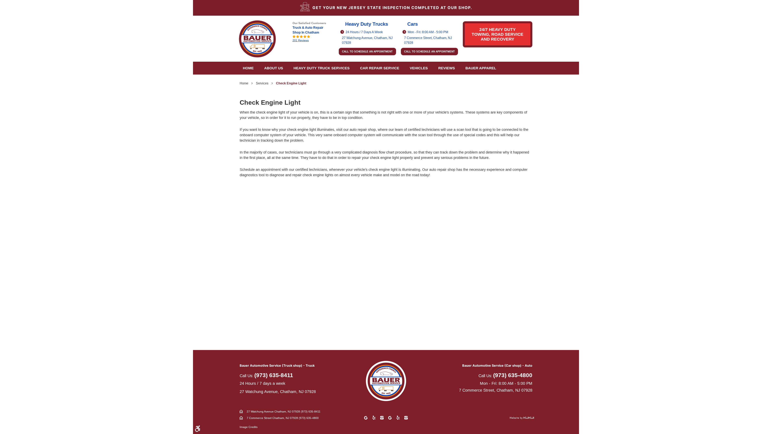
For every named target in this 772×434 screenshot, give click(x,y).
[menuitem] (248, 68)
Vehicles (419, 68)
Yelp (374, 418)
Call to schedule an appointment (367, 51)
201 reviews (301, 40)
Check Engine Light (291, 83)
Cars (412, 24)
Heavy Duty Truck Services (322, 68)
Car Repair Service (379, 68)
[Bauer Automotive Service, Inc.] (257, 39)
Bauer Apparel (480, 68)
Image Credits (249, 427)
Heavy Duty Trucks (366, 24)
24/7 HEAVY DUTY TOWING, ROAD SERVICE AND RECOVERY (497, 34)
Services (262, 83)
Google (366, 418)
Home (248, 68)
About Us (273, 68)
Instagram (382, 418)
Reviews (446, 68)
